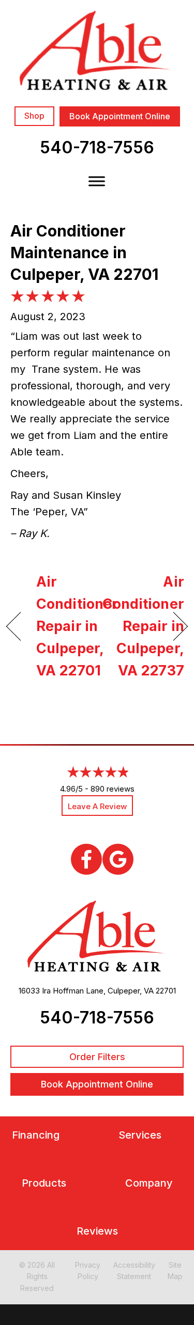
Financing (35, 1135)
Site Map (175, 1270)
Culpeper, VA (131, 991)
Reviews (97, 1231)
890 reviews (113, 789)
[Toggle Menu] (96, 181)
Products (44, 1183)
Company (149, 1183)
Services (139, 1135)
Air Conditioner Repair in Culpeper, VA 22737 (143, 626)
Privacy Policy (87, 1270)
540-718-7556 (97, 147)
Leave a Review (97, 806)
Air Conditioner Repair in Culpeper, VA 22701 (77, 626)
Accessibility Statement (134, 1270)
